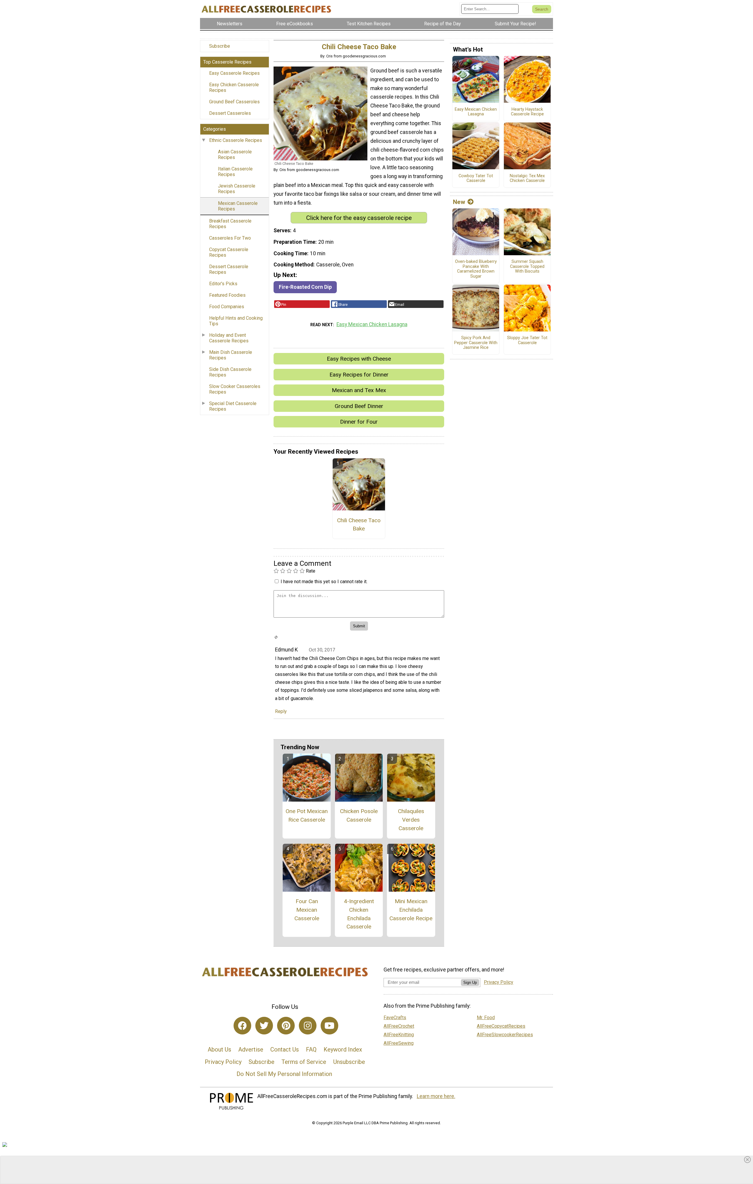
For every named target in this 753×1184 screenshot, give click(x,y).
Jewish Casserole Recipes (236, 188)
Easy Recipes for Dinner (359, 374)
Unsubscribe (349, 1061)
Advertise (250, 1049)
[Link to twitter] (264, 1025)
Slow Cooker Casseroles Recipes (234, 389)
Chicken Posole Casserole (359, 815)
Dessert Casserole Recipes (228, 269)
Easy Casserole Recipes (234, 73)
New (459, 201)
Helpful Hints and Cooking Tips (236, 320)
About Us (219, 1049)
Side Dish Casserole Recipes (230, 372)
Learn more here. (436, 1096)
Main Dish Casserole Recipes (230, 355)
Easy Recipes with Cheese (359, 358)
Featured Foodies (227, 295)
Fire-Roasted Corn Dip (305, 287)
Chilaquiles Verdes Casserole (411, 820)
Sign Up (470, 982)
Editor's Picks (223, 283)
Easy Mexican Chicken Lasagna (371, 324)
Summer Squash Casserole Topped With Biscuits (527, 266)
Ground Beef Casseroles (234, 102)
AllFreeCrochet (399, 1026)
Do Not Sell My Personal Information (284, 1073)
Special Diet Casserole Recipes (232, 406)
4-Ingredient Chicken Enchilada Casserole (359, 914)
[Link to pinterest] (286, 1025)
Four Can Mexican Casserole (306, 910)
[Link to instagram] (307, 1025)
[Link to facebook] (242, 1025)
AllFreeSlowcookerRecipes (505, 1034)
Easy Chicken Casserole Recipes (234, 87)
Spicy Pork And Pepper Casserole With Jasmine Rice (475, 343)
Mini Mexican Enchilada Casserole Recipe (410, 910)
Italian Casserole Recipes (235, 171)
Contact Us (284, 1049)
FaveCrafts (395, 1017)
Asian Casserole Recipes (235, 154)
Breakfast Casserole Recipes (230, 223)
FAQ (311, 1049)
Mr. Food (486, 1017)
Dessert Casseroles (230, 113)
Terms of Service (303, 1061)
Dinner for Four (359, 421)
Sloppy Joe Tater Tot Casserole (527, 340)
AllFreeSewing (399, 1043)
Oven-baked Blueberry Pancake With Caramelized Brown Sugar (476, 269)
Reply (281, 711)
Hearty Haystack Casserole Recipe (527, 112)
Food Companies (226, 306)
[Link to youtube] (329, 1025)
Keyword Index (343, 1049)
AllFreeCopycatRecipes (501, 1026)
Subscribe (219, 46)
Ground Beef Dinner (359, 406)
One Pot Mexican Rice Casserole (307, 815)
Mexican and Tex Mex (359, 390)
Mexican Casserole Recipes (238, 206)
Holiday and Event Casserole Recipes (229, 338)
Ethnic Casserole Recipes (235, 140)
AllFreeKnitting (399, 1034)
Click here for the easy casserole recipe (359, 217)
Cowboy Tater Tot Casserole (476, 178)
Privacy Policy (223, 1061)
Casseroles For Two (230, 238)
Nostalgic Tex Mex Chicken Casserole (527, 178)
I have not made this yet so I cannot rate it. (324, 581)
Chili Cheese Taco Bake (359, 524)
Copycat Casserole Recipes (228, 252)
